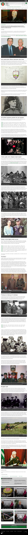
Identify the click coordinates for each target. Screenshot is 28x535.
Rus (22, 3)
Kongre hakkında (4, 8)
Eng (24, 3)
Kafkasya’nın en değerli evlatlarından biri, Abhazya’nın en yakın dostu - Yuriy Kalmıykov (20, 480)
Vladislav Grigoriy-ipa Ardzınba (14, 162)
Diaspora (19, 8)
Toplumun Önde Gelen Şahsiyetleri (14, 10)
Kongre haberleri (19, 531)
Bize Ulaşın (7, 531)
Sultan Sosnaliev (20, 476)
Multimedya (25, 8)
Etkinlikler (13, 8)
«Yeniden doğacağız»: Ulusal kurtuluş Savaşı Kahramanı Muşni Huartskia (20, 483)
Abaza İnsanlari (9, 8)
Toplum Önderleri (3, 24)
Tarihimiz (22, 8)
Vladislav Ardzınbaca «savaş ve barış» (7, 480)
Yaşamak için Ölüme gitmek (5, 482)
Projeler (16, 8)
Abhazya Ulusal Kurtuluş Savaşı (6, 10)
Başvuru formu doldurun (14, 526)
